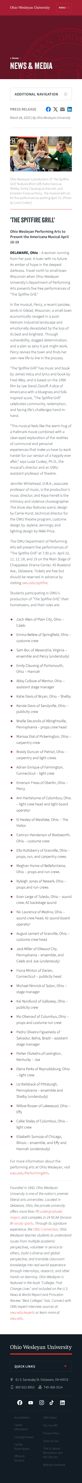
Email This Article (62, 109)
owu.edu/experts (22, 1312)
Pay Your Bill (50, 1425)
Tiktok (51, 1402)
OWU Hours (50, 1418)
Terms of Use (50, 1441)
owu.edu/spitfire (35, 583)
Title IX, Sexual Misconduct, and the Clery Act (52, 1453)
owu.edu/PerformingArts (29, 1173)
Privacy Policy (51, 1433)
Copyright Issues (24, 1437)
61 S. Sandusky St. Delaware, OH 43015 (42, 1379)
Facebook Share (48, 109)
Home (15, 58)
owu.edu (16, 1318)
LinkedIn (62, 1402)
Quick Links (25, 1366)
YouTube (30, 1402)
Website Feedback (54, 1465)
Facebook (19, 1402)
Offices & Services (19, 1458)
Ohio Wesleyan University (30, 8)
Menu (62, 8)
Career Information (21, 1427)
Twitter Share (55, 109)
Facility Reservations (22, 1446)
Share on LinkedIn (69, 109)
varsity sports (23, 1223)
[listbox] (41, 1366)
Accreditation (22, 1418)
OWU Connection (45, 1229)
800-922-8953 (25, 1387)
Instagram (41, 1402)
